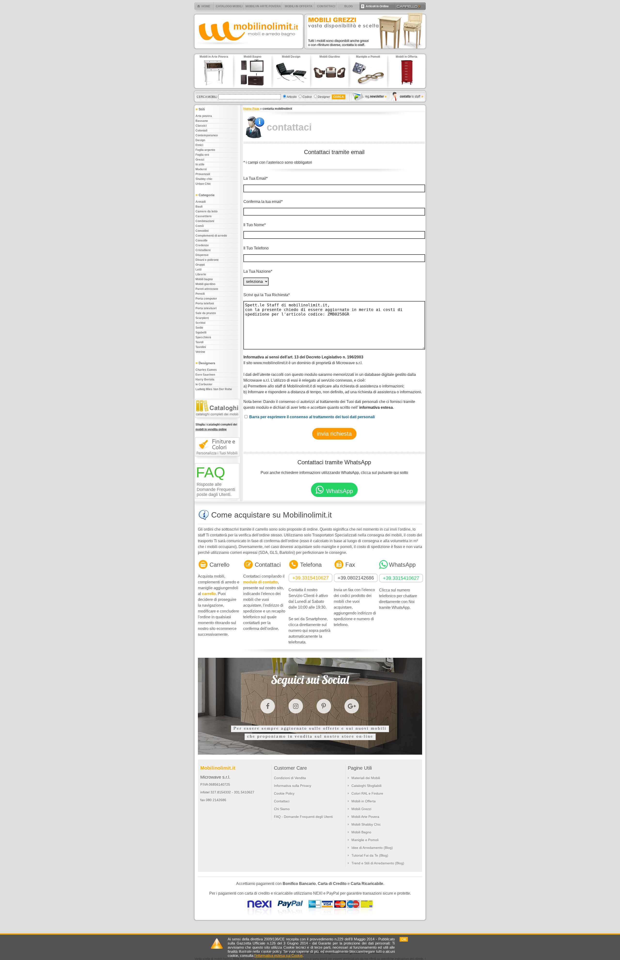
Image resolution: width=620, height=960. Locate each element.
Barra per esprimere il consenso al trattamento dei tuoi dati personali (312, 417)
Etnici (199, 145)
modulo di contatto (260, 582)
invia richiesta (334, 433)
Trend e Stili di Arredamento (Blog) (377, 863)
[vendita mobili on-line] (218, 420)
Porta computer (206, 298)
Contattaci (281, 801)
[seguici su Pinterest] (324, 706)
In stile (199, 164)
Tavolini (200, 347)
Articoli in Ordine (375, 6)
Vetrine (200, 352)
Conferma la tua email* (263, 202)
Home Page (251, 108)
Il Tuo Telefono (256, 248)
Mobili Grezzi (361, 809)
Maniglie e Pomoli (365, 840)
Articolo (292, 97)
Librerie (200, 274)
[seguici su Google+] (351, 706)
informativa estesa (376, 407)
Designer (324, 97)
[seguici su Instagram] (295, 706)
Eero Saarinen (205, 374)
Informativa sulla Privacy (292, 786)
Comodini (202, 230)
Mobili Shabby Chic (366, 824)
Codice (307, 97)
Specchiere (203, 337)
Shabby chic (203, 179)
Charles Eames (206, 370)
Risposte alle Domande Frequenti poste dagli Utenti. (216, 489)
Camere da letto (206, 211)
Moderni (201, 169)
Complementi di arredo (211, 235)
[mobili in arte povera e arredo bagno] (248, 50)
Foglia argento (205, 150)
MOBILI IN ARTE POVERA (263, 6)
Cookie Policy (284, 793)
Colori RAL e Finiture (367, 793)
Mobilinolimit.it (217, 768)
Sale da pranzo (205, 313)
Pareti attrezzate (206, 289)
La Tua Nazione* (257, 271)
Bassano (201, 121)
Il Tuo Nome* (254, 225)
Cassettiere (203, 216)
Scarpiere (202, 318)
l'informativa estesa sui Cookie (278, 955)
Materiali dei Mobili (365, 778)
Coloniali (201, 130)
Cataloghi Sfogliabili (366, 786)
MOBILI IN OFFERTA (298, 6)
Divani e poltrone (207, 260)
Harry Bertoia (204, 379)
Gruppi (200, 264)
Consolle (201, 240)
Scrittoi (200, 323)
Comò (199, 226)
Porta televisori (206, 308)
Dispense (202, 255)
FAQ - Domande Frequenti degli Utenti (303, 817)
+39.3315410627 (310, 578)
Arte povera (203, 116)
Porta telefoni (204, 303)
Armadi (200, 201)
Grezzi (199, 159)
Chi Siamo (282, 809)
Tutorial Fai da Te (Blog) (369, 855)
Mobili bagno (204, 279)
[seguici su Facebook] (267, 706)
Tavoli (199, 342)
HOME (206, 6)
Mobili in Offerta (363, 801)
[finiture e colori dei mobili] (218, 458)
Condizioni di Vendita (290, 778)
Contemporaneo (206, 135)
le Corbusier (203, 384)
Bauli (198, 206)
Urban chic (203, 184)
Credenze (202, 245)
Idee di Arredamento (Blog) (372, 848)
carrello (209, 594)
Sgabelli (200, 332)
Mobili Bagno (361, 832)
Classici (201, 125)
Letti (198, 269)
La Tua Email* (255, 178)
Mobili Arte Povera (365, 817)
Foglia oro (202, 154)
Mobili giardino (205, 284)
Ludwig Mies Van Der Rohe (213, 389)
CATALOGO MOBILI (229, 6)
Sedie (199, 327)
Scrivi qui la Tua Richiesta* (266, 295)
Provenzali (202, 174)
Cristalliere (203, 250)
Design (200, 140)
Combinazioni (204, 221)
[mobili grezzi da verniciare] (365, 50)
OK (403, 939)
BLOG (348, 6)
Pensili (200, 293)
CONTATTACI (326, 6)
